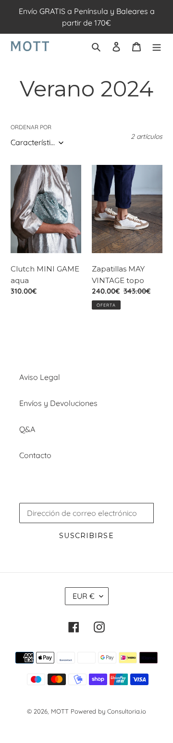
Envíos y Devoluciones (58, 403)
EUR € (84, 596)
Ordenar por (31, 127)
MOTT (60, 711)
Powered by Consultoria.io (108, 711)
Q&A (27, 429)
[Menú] (157, 45)
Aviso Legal (39, 377)
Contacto (35, 455)
